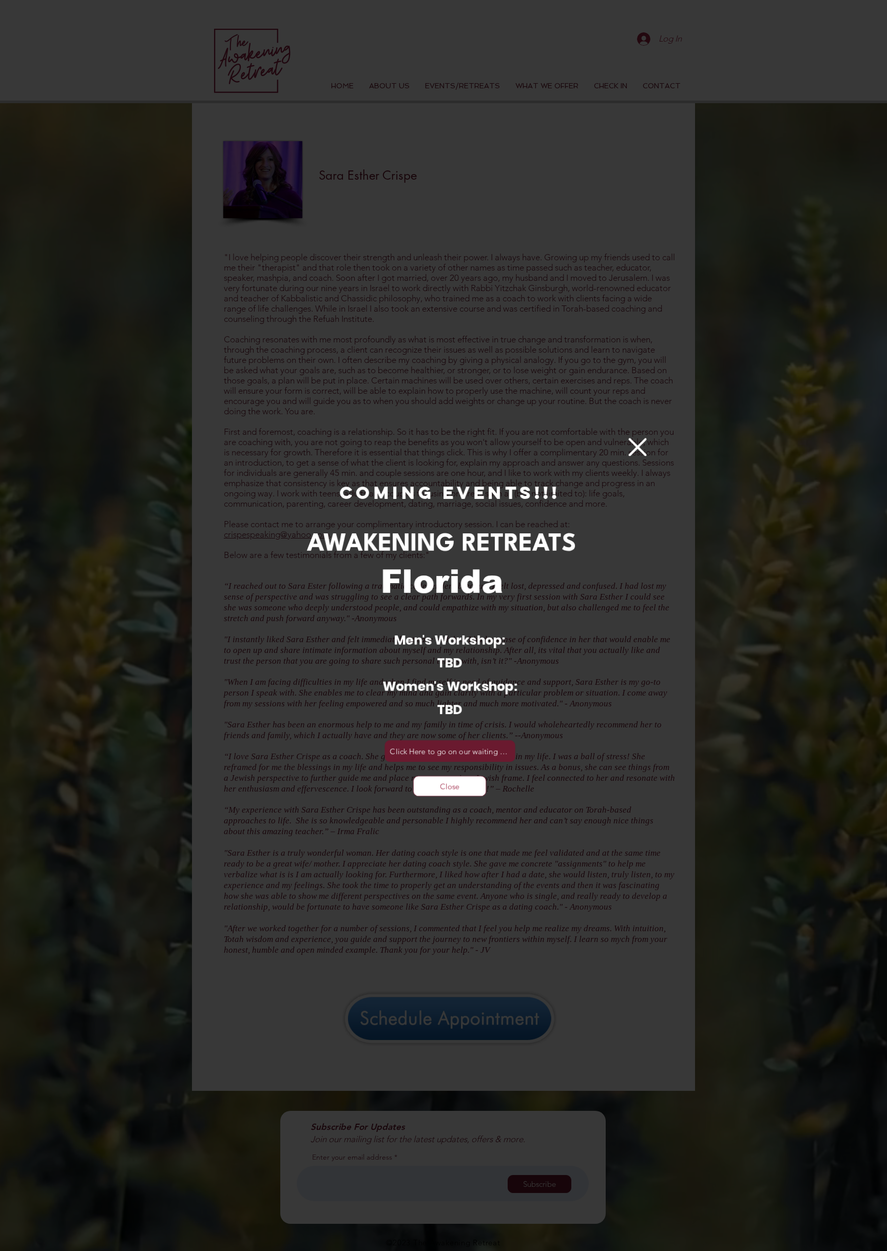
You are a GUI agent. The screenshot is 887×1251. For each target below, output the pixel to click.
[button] (637, 448)
